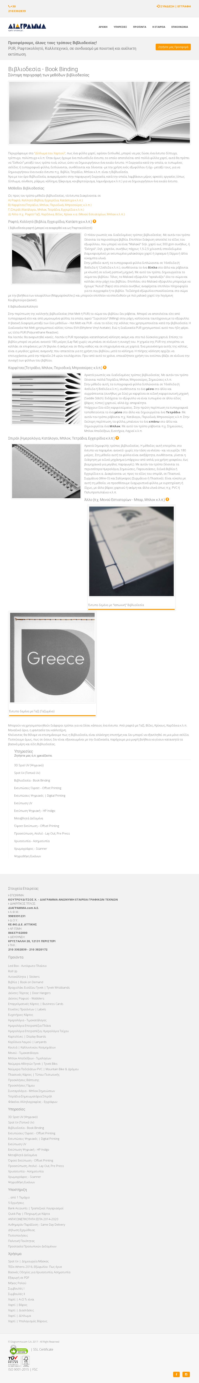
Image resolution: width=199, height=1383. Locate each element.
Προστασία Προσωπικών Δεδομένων (32, 1246)
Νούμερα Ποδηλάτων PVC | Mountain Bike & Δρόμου (43, 1069)
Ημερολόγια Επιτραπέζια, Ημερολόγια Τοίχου (38, 1031)
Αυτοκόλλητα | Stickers (24, 976)
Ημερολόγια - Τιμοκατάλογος (27, 1020)
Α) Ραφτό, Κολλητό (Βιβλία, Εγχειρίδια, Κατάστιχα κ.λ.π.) (45, 200)
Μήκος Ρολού (17, 1283)
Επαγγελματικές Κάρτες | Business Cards (35, 1004)
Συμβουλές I (16, 1288)
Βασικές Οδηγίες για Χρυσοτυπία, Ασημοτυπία (39, 1272)
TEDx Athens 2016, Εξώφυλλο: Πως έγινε (35, 1267)
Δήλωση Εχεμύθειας (21, 1230)
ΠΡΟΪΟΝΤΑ (139, 27)
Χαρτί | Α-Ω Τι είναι (21, 1299)
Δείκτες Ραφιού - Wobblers (26, 998)
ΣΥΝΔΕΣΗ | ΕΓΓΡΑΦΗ (175, 6)
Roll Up (12, 971)
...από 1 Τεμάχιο (19, 1197)
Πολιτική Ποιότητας (21, 1241)
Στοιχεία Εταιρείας (23, 888)
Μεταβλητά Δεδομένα (28, 818)
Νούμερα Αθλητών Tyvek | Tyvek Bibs (33, 1064)
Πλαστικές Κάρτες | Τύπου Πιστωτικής (34, 1074)
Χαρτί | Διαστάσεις (21, 1310)
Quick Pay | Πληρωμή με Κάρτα (29, 1214)
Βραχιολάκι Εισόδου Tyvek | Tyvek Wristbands (39, 987)
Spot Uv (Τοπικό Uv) (27, 773)
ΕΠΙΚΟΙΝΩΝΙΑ (179, 27)
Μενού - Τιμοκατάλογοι (23, 1053)
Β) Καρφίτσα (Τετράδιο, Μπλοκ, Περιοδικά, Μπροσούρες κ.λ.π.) (50, 205)
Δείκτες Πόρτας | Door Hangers (29, 993)
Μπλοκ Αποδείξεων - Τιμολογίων (29, 1058)
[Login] (158, 6)
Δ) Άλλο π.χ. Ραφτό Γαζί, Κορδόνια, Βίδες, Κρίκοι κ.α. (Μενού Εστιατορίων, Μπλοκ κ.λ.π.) (66, 214)
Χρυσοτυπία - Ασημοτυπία (32, 841)
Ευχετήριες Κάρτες (20, 1015)
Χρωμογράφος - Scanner (30, 848)
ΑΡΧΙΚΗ (103, 27)
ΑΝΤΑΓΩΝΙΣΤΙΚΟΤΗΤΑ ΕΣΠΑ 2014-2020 (33, 1219)
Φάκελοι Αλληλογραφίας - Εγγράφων (32, 1102)
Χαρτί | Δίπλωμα (19, 1316)
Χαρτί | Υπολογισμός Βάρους (27, 1321)
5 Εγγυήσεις (16, 1203)
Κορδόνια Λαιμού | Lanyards (27, 1042)
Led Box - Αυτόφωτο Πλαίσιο (27, 966)
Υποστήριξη (17, 1190)
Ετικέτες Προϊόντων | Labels (27, 1009)
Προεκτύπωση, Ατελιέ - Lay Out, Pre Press (42, 833)
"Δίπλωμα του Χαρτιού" (49, 153)
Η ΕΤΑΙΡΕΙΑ (158, 27)
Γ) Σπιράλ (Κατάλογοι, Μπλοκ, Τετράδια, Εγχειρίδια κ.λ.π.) (46, 209)
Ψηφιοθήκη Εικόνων (27, 856)
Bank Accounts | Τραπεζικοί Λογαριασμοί (36, 1208)
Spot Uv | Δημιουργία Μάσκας (28, 1261)
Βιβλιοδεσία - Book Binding (32, 780)
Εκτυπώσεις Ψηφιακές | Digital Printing (39, 795)
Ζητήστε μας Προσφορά (173, 47)
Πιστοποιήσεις (18, 1235)
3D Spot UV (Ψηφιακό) (29, 765)
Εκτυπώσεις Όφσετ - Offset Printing (37, 788)
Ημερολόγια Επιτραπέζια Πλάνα (29, 1025)
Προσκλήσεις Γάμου (21, 1085)
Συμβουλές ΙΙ (16, 1294)
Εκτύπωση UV (23, 803)
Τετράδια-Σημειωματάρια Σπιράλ (30, 1096)
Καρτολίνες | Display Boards (27, 1036)
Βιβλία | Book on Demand (25, 982)
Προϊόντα (15, 957)
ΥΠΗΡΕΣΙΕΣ (120, 27)
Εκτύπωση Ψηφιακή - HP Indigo (34, 811)
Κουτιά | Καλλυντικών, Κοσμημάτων (32, 1047)
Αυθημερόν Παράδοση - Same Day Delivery (36, 1224)
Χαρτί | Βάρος (17, 1305)
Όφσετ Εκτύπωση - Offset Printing (36, 826)
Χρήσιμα (14, 1254)
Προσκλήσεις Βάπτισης (23, 1080)
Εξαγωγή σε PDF (18, 1277)
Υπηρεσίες (16, 1109)
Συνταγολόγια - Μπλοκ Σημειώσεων (31, 1091)
